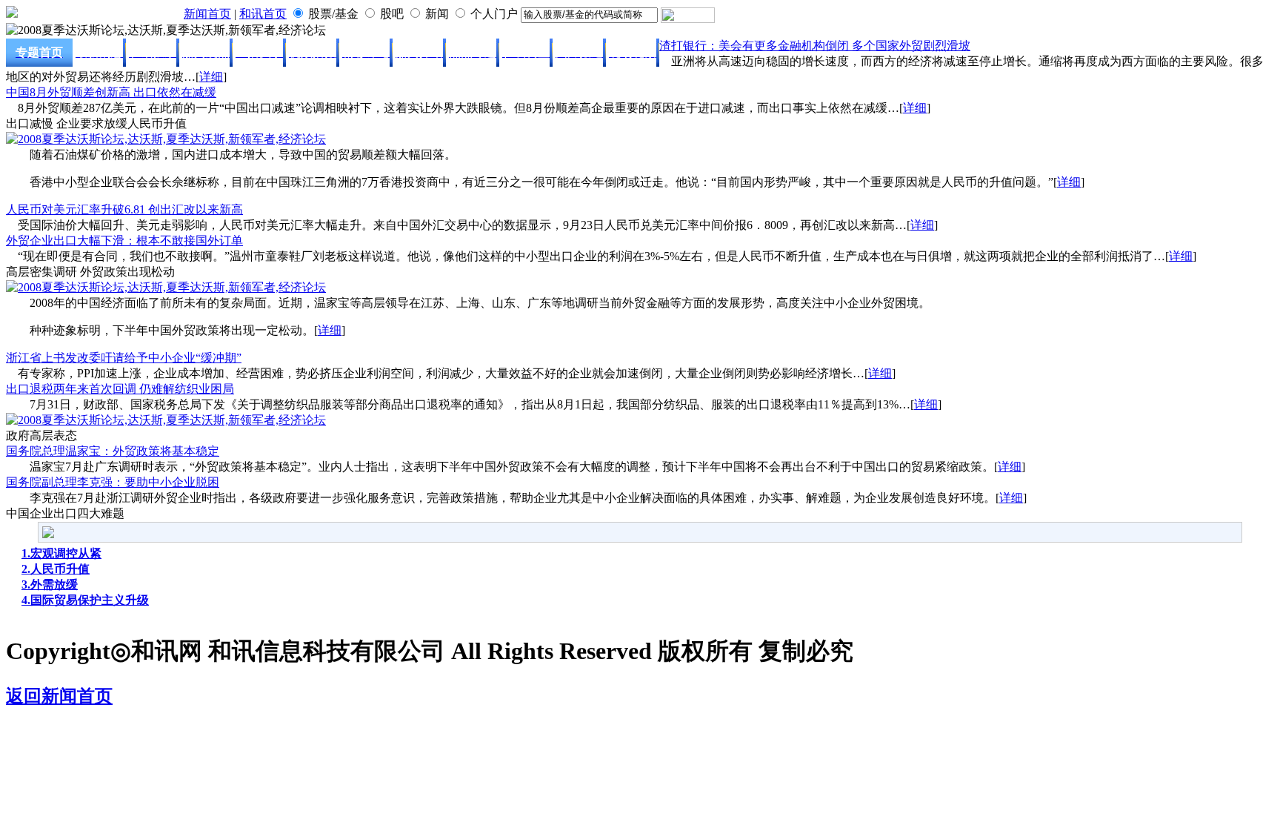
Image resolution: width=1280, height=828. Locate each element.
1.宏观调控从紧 (61, 553)
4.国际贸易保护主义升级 (85, 600)
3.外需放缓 (49, 584)
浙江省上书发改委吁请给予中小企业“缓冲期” (123, 357)
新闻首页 (207, 13)
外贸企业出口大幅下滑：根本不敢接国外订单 (124, 240)
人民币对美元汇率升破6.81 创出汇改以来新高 (124, 209)
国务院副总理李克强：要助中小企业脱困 (112, 482)
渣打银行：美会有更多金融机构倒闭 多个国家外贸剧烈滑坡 (814, 45)
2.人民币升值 (55, 569)
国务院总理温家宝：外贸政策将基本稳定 (112, 451)
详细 (211, 76)
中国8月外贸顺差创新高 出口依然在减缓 (111, 92)
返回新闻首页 (59, 696)
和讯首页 (263, 13)
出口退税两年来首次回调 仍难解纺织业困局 (120, 388)
